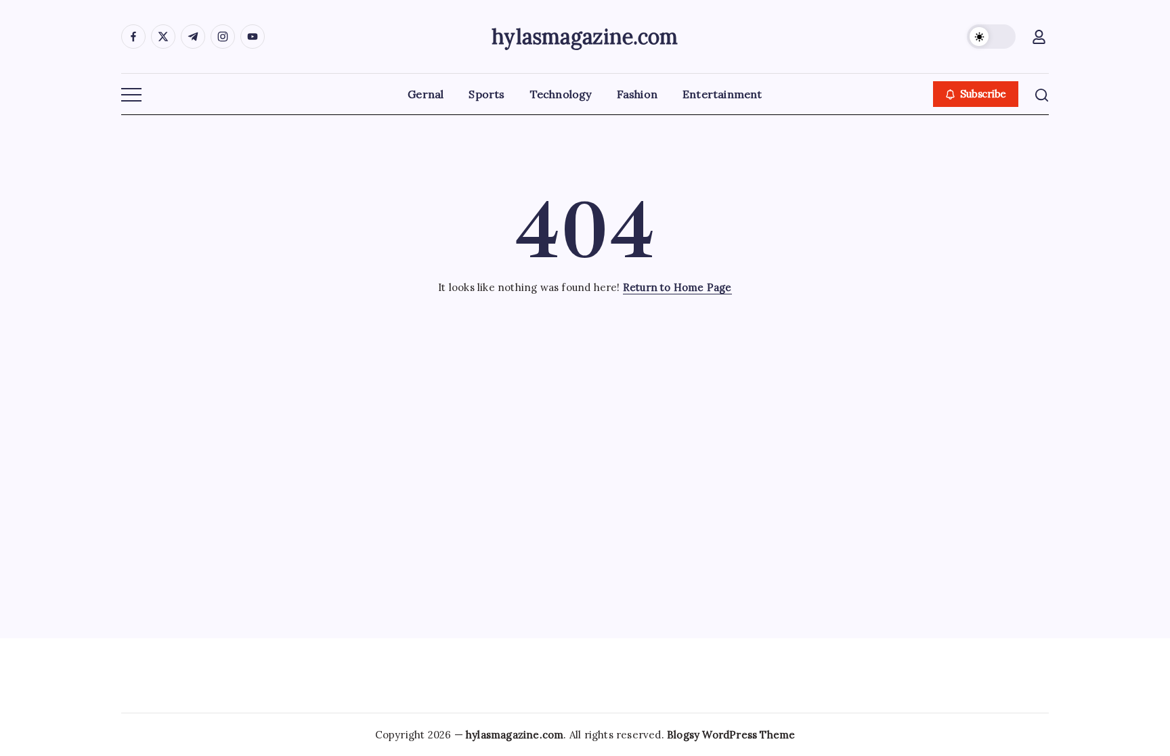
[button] (991, 36)
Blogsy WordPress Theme (731, 734)
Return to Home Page (677, 287)
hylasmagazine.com (585, 36)
